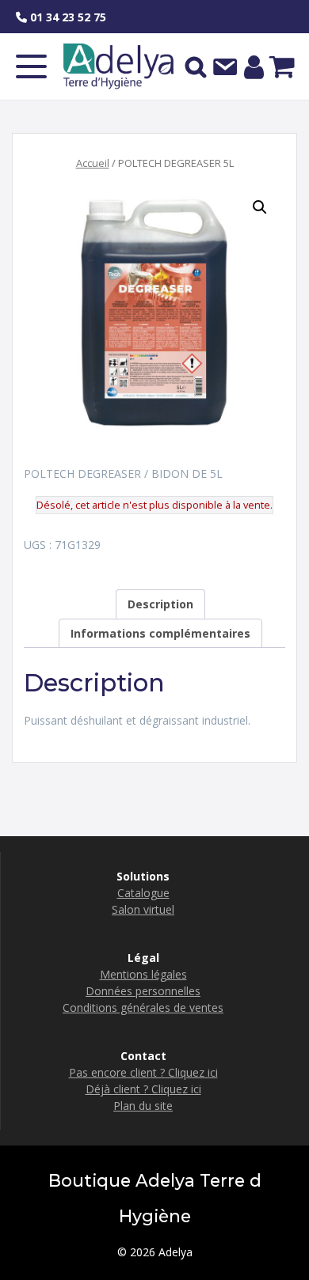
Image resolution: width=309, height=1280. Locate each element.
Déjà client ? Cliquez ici (143, 1088)
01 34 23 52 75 (66, 17)
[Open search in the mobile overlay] (196, 66)
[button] (260, 207)
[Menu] (31, 66)
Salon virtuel (143, 909)
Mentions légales (143, 974)
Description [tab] (160, 604)
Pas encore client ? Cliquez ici (143, 1072)
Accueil (92, 163)
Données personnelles (143, 990)
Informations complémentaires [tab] (160, 633)
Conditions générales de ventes (143, 1007)
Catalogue (143, 892)
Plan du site (143, 1105)
